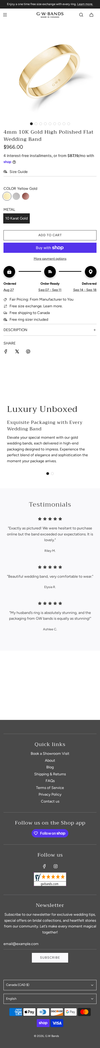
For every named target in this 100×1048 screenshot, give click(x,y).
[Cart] (91, 15)
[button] (31, 123)
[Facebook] (44, 866)
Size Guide (19, 171)
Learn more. (85, 4)
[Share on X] (17, 352)
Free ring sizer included (29, 319)
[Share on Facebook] (6, 352)
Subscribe (50, 958)
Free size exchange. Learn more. (36, 306)
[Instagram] (55, 866)
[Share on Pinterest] (28, 352)
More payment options (50, 259)
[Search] (81, 15)
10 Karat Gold (16, 218)
